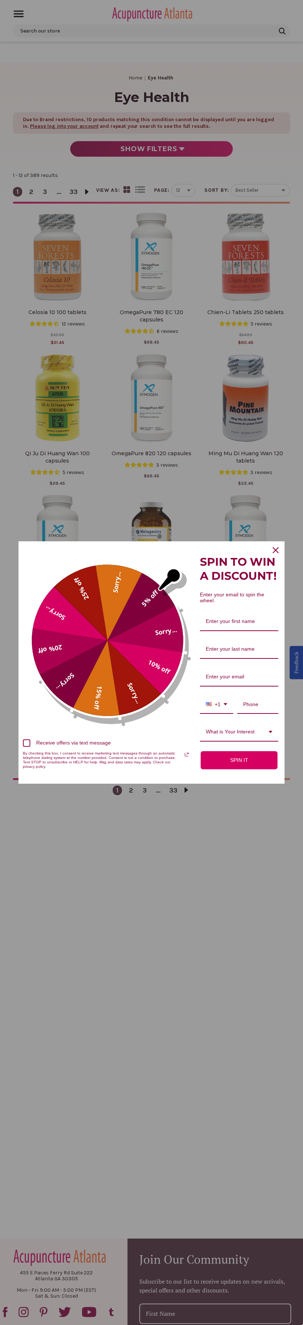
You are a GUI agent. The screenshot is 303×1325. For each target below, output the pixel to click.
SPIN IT (239, 760)
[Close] (276, 550)
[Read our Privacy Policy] (186, 754)
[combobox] (216, 704)
